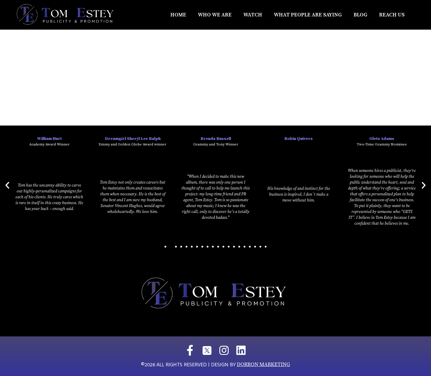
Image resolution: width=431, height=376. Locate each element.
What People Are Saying (308, 14)
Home (178, 14)
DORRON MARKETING (263, 364)
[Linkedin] (241, 350)
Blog (360, 14)
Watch (252, 14)
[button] (165, 247)
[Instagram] (224, 350)
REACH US (392, 14)
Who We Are (215, 14)
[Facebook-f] (190, 350)
